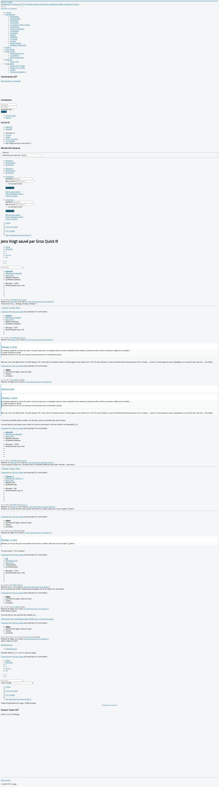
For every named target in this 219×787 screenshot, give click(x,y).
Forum (7, 47)
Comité (12, 70)
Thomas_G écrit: (9, 346)
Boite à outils (10, 51)
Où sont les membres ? (18, 72)
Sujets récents (10, 163)
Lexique (13, 41)
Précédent (9, 249)
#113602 (30, 637)
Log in (4, 112)
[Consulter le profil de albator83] (13, 273)
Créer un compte (11, 196)
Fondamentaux (15, 19)
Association (9, 64)
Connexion (9, 188)
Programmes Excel (17, 53)
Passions (5, 308)
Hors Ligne (9, 275)
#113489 (15, 607)
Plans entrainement (17, 58)
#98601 (15, 300)
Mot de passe (10, 181)
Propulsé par (106, 705)
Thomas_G (9, 476)
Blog (18, 308)
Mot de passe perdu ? (13, 192)
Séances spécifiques (17, 29)
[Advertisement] (15, 89)
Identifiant (9, 179)
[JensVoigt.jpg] (6, 645)
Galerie (12, 308)
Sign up (8, 118)
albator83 (8, 129)
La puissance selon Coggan (20, 25)
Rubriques (9, 161)
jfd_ (7, 559)
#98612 (15, 505)
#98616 (15, 531)
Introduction (14, 17)
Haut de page (5, 780)
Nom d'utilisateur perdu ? (14, 194)
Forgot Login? (10, 116)
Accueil (8, 12)
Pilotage (13, 35)
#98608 (15, 338)
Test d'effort (14, 23)
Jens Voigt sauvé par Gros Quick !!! (36, 609)
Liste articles (9, 49)
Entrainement (10, 14)
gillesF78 (8, 127)
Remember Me (6, 109)
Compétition (14, 31)
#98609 (15, 380)
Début (7, 247)
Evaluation (14, 33)
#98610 (15, 460)
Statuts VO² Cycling (17, 68)
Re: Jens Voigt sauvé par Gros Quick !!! (39, 302)
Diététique (13, 37)
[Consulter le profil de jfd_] (11, 561)
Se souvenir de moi (15, 184)
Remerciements (15, 43)
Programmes (14, 27)
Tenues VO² (14, 62)
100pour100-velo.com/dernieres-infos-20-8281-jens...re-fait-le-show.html (27, 619)
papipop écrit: (8, 389)
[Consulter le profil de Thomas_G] (14, 478)
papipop (8, 315)
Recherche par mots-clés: (12, 155)
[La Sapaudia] (11, 81)
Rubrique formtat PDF (18, 45)
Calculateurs (14, 56)
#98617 (15, 585)
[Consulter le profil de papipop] (13, 318)
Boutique (8, 60)
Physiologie (14, 21)
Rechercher (9, 165)
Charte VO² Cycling (17, 66)
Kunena (114, 705)
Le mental (13, 39)
